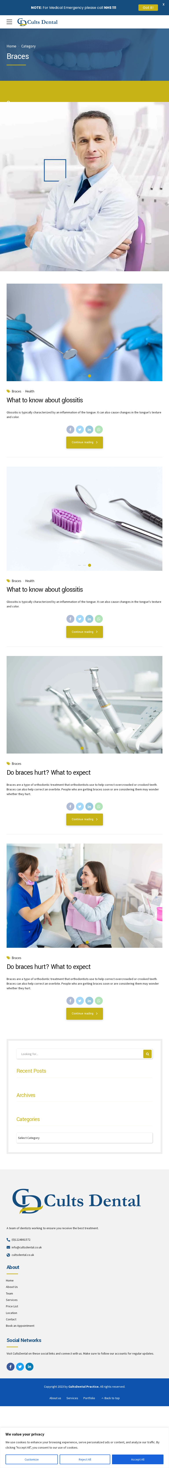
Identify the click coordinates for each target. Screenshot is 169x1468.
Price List (12, 1306)
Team (9, 1293)
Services (12, 1300)
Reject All (85, 1459)
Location (11, 1313)
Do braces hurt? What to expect (48, 772)
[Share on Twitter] (80, 429)
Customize (32, 1459)
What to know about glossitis (45, 400)
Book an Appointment (20, 1326)
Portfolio (89, 1398)
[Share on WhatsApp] (99, 429)
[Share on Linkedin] (89, 429)
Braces (16, 391)
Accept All (137, 1459)
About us (55, 1398)
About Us (12, 1287)
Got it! (148, 7)
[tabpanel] (84, 332)
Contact (11, 1319)
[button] (14, 332)
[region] (84, 1448)
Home (11, 46)
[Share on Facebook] (70, 429)
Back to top (112, 1398)
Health (29, 391)
